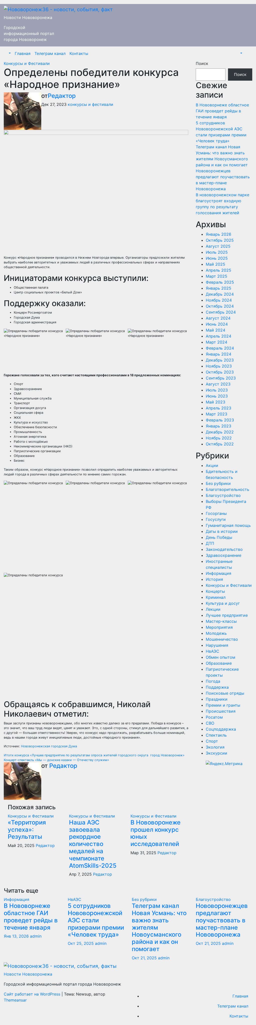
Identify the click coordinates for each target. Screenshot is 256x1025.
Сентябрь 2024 (221, 312)
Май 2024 (215, 330)
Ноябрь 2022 (219, 437)
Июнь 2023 (217, 396)
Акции (212, 465)
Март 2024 (216, 342)
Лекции (213, 609)
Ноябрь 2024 (219, 300)
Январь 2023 (218, 425)
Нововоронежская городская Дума (49, 746)
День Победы (219, 537)
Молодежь (216, 633)
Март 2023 (216, 413)
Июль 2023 (217, 390)
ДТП (210, 543)
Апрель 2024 (218, 336)
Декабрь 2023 (220, 360)
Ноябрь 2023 (219, 366)
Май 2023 (215, 402)
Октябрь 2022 (220, 443)
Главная (22, 53)
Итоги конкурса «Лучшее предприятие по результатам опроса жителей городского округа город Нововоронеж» (94, 755)
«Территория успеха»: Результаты (27, 829)
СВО (210, 723)
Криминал (216, 597)
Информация (218, 573)
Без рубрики (218, 483)
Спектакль (216, 735)
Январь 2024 (218, 354)
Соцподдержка (221, 729)
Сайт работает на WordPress (33, 994)
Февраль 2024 (220, 348)
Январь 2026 (218, 234)
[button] (9, 53)
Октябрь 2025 (220, 240)
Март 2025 (216, 276)
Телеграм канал (50, 53)
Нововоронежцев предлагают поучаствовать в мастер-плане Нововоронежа (222, 920)
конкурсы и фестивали (90, 104)
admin (36, 936)
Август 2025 (218, 246)
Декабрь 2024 (220, 294)
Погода (213, 681)
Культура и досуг (223, 603)
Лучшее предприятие (227, 615)
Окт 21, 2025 (144, 957)
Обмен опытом (220, 657)
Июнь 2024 (217, 324)
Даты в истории (222, 531)
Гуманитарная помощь (228, 525)
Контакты (79, 53)
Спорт (212, 741)
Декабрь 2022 (220, 431)
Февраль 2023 (220, 419)
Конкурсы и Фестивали (27, 63)
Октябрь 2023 (220, 372)
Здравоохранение (223, 555)
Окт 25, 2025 (81, 943)
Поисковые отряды (225, 693)
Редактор (62, 95)
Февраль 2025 (220, 282)
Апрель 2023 (218, 408)
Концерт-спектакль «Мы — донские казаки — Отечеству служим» (56, 760)
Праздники (217, 699)
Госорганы (216, 513)
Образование (219, 663)
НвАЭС (212, 651)
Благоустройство (223, 495)
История (214, 579)
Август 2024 (218, 318)
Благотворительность (227, 489)
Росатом (214, 717)
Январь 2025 (218, 288)
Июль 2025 (217, 252)
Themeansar (15, 1000)
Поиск (202, 63)
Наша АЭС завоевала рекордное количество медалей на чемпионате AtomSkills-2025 (93, 844)
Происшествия (221, 711)
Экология (215, 747)
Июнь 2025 (217, 258)
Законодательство (224, 549)
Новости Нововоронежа (28, 17)
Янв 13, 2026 (16, 936)
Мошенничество (222, 639)
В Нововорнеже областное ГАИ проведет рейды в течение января (222, 110)
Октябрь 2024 (220, 306)
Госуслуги (216, 519)
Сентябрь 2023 (221, 378)
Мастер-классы (221, 621)
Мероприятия (219, 627)
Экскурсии (216, 753)
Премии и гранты (223, 705)
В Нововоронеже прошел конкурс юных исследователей (155, 833)
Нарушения (217, 645)
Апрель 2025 (218, 270)
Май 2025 (215, 264)
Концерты (215, 591)
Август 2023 (218, 384)
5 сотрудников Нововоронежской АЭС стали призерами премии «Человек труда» (96, 920)
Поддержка (217, 687)
